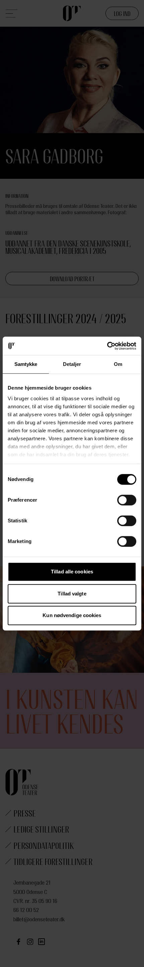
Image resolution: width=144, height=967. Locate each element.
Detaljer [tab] (72, 364)
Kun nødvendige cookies (72, 615)
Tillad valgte (72, 593)
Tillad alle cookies (72, 571)
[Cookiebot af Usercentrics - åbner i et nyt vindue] (107, 346)
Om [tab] (118, 364)
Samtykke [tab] (26, 364)
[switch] (126, 500)
